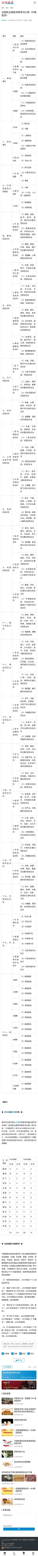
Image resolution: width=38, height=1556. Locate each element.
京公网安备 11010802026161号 (13, 1547)
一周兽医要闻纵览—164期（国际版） (24, 1490)
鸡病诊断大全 (19, 1452)
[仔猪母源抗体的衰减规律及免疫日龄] (7, 1443)
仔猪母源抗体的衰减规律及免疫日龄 (25, 1442)
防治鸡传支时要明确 (22, 1462)
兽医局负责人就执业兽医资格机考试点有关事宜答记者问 (25, 1410)
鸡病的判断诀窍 (20, 1420)
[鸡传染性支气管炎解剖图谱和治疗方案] (19, 1478)
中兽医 (14, 1112)
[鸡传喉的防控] (7, 1501)
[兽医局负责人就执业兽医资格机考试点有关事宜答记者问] (7, 1411)
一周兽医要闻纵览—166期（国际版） (24, 1431)
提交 (19, 1529)
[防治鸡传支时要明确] (7, 1464)
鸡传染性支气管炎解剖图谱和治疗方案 (17, 1472)
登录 (4, 1526)
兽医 (25, 20)
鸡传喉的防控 (19, 1499)
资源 (30, 20)
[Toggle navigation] (35, 2)
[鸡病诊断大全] (7, 1454)
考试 (6, 1112)
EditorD (4, 20)
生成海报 (8, 1367)
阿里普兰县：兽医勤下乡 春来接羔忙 (25, 1399)
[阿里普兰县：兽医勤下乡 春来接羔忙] (7, 1400)
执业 (15, 1122)
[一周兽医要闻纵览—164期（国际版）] (7, 1491)
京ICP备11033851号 (7, 1545)
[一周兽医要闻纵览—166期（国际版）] (7, 1432)
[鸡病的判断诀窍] (7, 1422)
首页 (3, 8)
